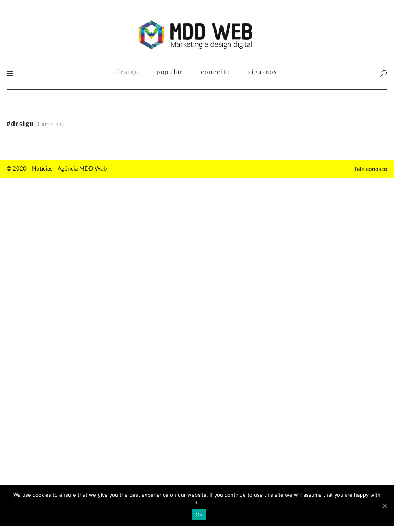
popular (170, 71)
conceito (215, 71)
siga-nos (262, 71)
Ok (198, 514)
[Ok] (384, 505)
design (127, 71)
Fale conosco (370, 169)
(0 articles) (37, 124)
